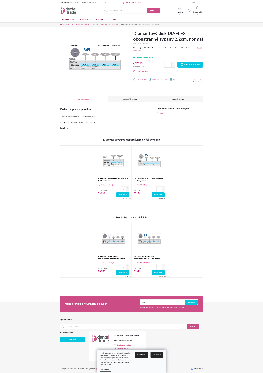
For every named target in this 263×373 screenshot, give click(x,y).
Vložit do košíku (192, 65)
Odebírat (191, 302)
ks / (72, 339)
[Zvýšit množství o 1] (173, 63)
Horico (162, 113)
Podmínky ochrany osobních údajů (85, 2)
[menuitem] (68, 19)
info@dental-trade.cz (124, 345)
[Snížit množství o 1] (173, 66)
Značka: (198, 79)
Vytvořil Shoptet (198, 369)
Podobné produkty (178, 99)
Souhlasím (157, 355)
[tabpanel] (114, 173)
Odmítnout (141, 355)
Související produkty (130, 99)
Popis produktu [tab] (83, 99)
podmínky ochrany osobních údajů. (173, 307)
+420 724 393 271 (123, 349)
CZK (197, 2)
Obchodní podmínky (66, 2)
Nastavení (105, 369)
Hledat (153, 10)
